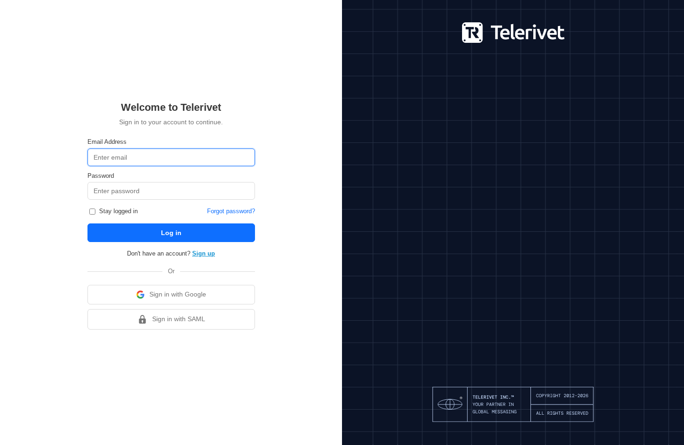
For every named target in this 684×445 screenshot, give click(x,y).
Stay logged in (117, 211)
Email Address (107, 141)
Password (100, 175)
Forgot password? (231, 211)
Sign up (203, 253)
